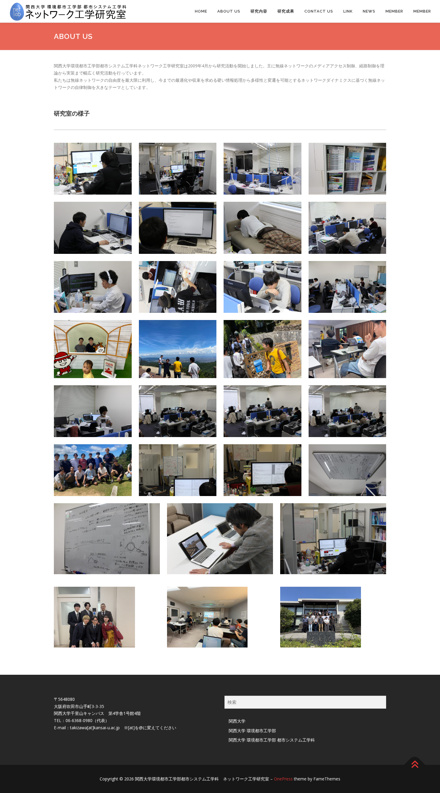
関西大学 (237, 721)
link (348, 11)
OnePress (283, 779)
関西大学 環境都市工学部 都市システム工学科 (272, 740)
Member (394, 11)
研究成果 (285, 11)
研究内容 (259, 11)
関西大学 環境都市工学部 (252, 730)
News (369, 11)
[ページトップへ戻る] (414, 765)
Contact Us (318, 11)
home (201, 11)
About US (228, 11)
